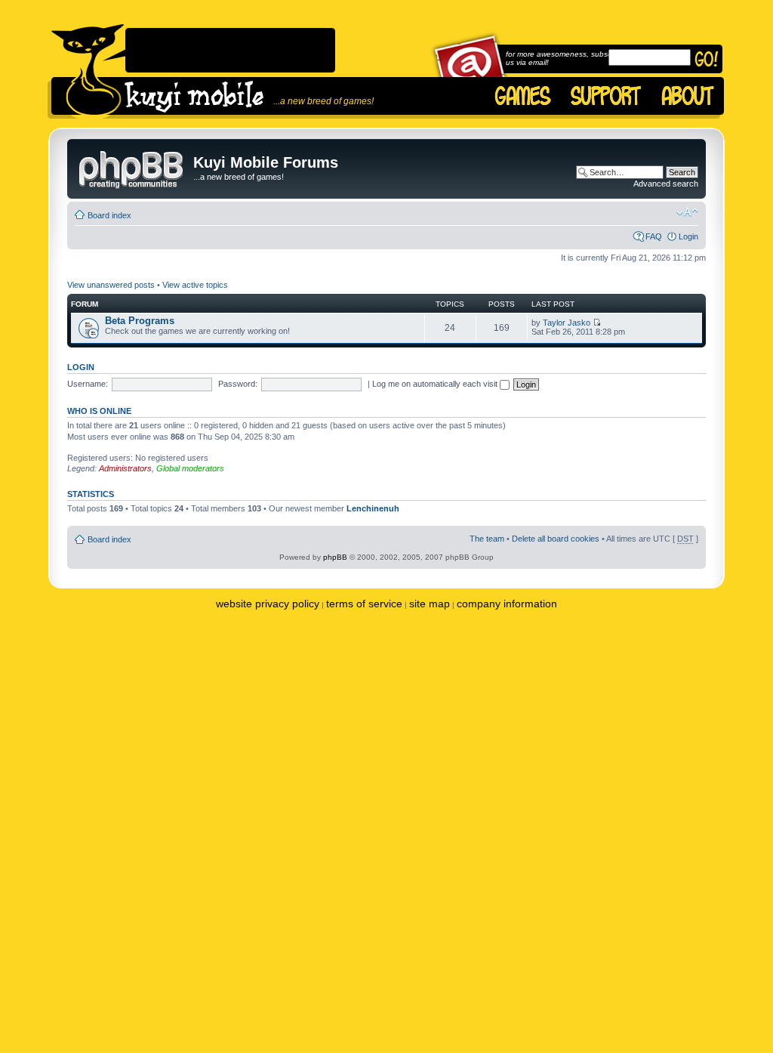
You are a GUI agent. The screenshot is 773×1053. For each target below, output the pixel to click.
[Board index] (132, 167)
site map (429, 604)
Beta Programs (139, 320)
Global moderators (190, 468)
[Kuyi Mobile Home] (87, 71)
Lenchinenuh (372, 508)
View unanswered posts (111, 284)
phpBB (335, 557)
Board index (109, 215)
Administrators (125, 468)
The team (487, 538)
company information (507, 604)
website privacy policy (267, 604)
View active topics (195, 284)
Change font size (687, 212)
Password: (237, 383)
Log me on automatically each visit (436, 383)
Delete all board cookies (555, 538)
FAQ (653, 236)
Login (688, 236)
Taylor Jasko (566, 322)
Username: (87, 383)
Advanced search (665, 183)
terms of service (364, 604)
